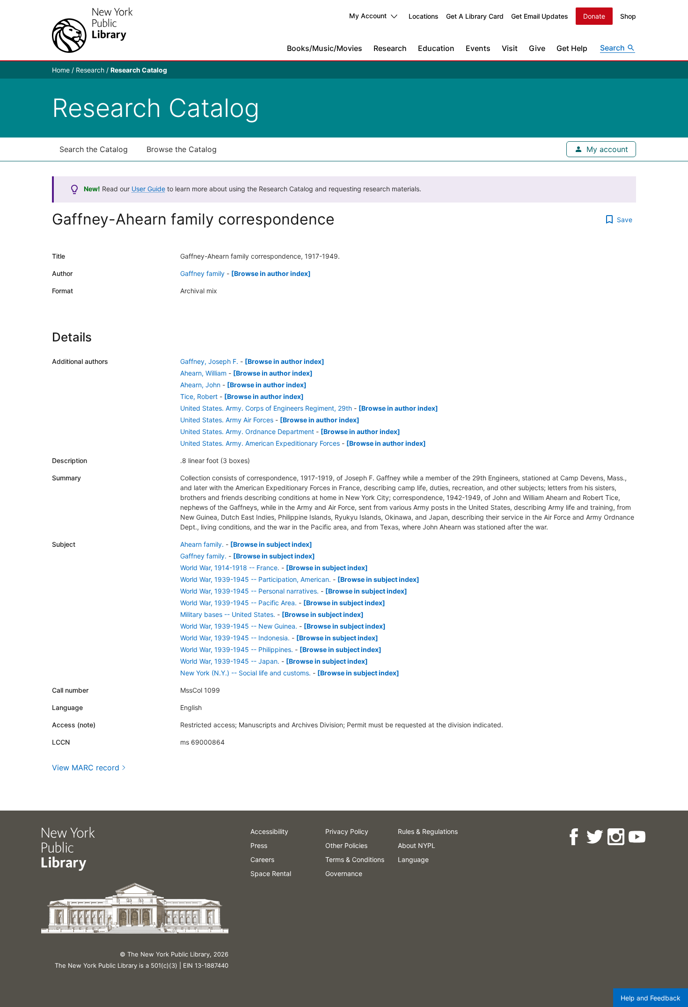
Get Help (571, 48)
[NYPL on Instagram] (615, 837)
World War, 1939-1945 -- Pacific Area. (238, 603)
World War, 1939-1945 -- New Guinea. (238, 626)
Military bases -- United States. (227, 614)
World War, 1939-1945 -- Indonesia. (235, 638)
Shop (628, 16)
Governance (343, 873)
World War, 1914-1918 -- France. (229, 568)
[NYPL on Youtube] (636, 837)
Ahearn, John (200, 385)
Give (537, 48)
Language (413, 859)
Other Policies (346, 845)
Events (478, 48)
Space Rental (270, 873)
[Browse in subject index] (271, 544)
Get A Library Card (475, 16)
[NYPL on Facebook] (573, 837)
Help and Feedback (651, 998)
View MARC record (85, 767)
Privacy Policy (346, 831)
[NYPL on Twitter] (594, 837)
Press (258, 845)
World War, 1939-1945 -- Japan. (229, 661)
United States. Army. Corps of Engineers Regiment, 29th (266, 408)
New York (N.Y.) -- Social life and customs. (245, 673)
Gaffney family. (203, 556)
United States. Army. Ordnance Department (247, 431)
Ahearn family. (202, 544)
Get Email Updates (539, 16)
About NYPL (416, 845)
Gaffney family (202, 273)
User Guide (148, 189)
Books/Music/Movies (324, 48)
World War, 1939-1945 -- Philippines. (236, 649)
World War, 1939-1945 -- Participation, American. (255, 579)
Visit (510, 48)
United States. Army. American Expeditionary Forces (260, 443)
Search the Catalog (93, 149)
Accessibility (269, 831)
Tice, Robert (199, 396)
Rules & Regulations (428, 831)
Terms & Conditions (354, 859)
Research (390, 48)
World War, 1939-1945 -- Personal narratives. (249, 591)
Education (436, 48)
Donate (594, 16)
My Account (368, 16)
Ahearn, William (203, 373)
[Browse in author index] (271, 273)
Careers (262, 859)
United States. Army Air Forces (226, 420)
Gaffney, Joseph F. (209, 361)
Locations (424, 16)
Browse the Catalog (181, 149)
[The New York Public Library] (92, 30)
